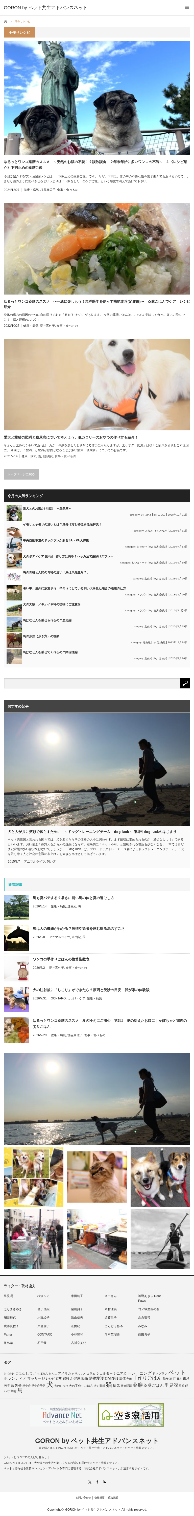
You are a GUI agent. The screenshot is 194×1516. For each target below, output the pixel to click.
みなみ (161, 514)
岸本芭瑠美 (112, 1334)
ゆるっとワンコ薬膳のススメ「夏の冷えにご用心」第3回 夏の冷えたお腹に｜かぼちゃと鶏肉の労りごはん (110, 1023)
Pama (8, 1334)
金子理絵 (43, 1309)
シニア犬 (120, 1373)
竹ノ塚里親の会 (148, 1309)
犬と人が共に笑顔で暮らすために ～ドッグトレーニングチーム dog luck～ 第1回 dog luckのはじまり (92, 832)
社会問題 (126, 1385)
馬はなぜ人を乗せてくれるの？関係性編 (50, 652)
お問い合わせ (83, 1497)
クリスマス (79, 1373)
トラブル (142, 594)
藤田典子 (144, 1334)
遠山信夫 (77, 1317)
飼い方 (51, 861)
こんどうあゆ (114, 1326)
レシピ (50, 1378)
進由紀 (148, 578)
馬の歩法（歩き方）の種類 (41, 636)
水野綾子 (43, 1317)
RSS (104, 1482)
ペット (177, 1372)
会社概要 (99, 1497)
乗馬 (59, 1378)
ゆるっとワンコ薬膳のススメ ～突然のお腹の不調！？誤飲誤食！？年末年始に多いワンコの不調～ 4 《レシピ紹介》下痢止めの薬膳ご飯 (95, 164)
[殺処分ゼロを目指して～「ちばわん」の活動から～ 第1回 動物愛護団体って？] (160, 1177)
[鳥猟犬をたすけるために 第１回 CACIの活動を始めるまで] (97, 1239)
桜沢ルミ (43, 1296)
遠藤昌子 (111, 1317)
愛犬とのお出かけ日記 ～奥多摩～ (47, 508)
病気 (116, 1385)
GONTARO (58, 998)
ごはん (20, 1373)
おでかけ (146, 514)
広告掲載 (113, 1497)
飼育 (14, 1391)
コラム (90, 1373)
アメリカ (64, 1373)
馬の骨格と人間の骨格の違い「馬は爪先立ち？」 (56, 572)
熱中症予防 (38, 1385)
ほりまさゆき (13, 1309)
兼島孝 (8, 1343)
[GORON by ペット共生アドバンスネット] (45, 7)
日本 (179, 1378)
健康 (77, 1378)
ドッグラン (159, 1373)
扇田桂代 (10, 1317)
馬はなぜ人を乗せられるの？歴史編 (47, 620)
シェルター (104, 1373)
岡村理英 (111, 1309)
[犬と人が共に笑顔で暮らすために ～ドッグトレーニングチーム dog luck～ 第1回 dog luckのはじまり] (97, 1099)
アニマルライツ (34, 861)
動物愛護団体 (115, 1378)
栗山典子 (77, 1309)
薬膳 (138, 1385)
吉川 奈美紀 (160, 546)
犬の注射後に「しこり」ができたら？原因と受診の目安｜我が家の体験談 (91, 990)
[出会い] (160, 1239)
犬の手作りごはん (81, 1385)
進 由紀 (163, 578)
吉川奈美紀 (45, 456)
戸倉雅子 (43, 1326)
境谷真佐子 (48, 190)
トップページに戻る (21, 474)
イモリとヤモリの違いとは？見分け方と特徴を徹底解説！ (62, 524)
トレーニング (139, 1373)
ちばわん (42, 1373)
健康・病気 (31, 190)
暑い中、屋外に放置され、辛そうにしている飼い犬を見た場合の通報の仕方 (74, 588)
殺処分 (16, 1385)
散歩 (165, 1378)
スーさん (111, 1296)
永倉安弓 (144, 1317)
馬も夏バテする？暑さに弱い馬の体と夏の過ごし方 (73, 898)
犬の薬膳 (99, 1385)
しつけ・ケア (139, 562)
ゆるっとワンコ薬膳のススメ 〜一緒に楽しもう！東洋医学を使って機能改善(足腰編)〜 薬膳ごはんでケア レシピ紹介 (97, 304)
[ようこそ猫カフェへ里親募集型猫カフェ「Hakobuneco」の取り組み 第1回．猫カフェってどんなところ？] (97, 1177)
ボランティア (15, 1378)
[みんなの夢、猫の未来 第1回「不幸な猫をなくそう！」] (33, 1239)
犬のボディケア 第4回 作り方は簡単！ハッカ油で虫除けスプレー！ (69, 556)
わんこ (53, 1373)
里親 (181, 1385)
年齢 (129, 1378)
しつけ (31, 1373)
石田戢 (41, 1343)
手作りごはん (147, 1378)
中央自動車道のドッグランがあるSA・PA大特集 (56, 540)
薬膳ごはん (153, 1385)
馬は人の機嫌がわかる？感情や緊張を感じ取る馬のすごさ (79, 928)
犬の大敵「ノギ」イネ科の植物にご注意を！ (53, 604)
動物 (84, 1378)
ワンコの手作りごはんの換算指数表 (61, 959)
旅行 (172, 1378)
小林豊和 (77, 1334)
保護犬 (68, 1378)
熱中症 (26, 1385)
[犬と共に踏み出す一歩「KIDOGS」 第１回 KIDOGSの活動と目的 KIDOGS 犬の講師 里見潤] (33, 1177)
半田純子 (77, 1296)
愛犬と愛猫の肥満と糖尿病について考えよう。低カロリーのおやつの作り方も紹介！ (71, 437)
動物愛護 (96, 1378)
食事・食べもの (67, 190)
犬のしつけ (61, 1385)
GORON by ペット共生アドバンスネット (97, 1441)
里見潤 (8, 1296)
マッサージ (36, 1378)
